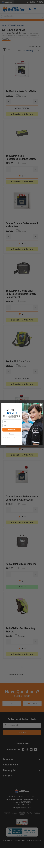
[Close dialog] (41, 404)
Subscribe (11, 429)
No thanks (11, 433)
